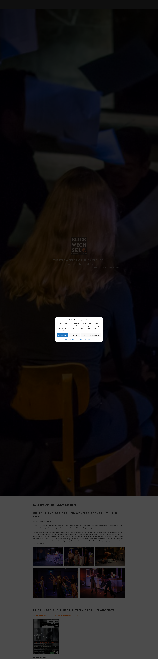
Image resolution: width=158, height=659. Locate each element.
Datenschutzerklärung (80, 339)
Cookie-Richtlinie (69, 339)
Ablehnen (74, 335)
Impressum (90, 339)
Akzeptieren (62, 335)
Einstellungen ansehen (91, 335)
